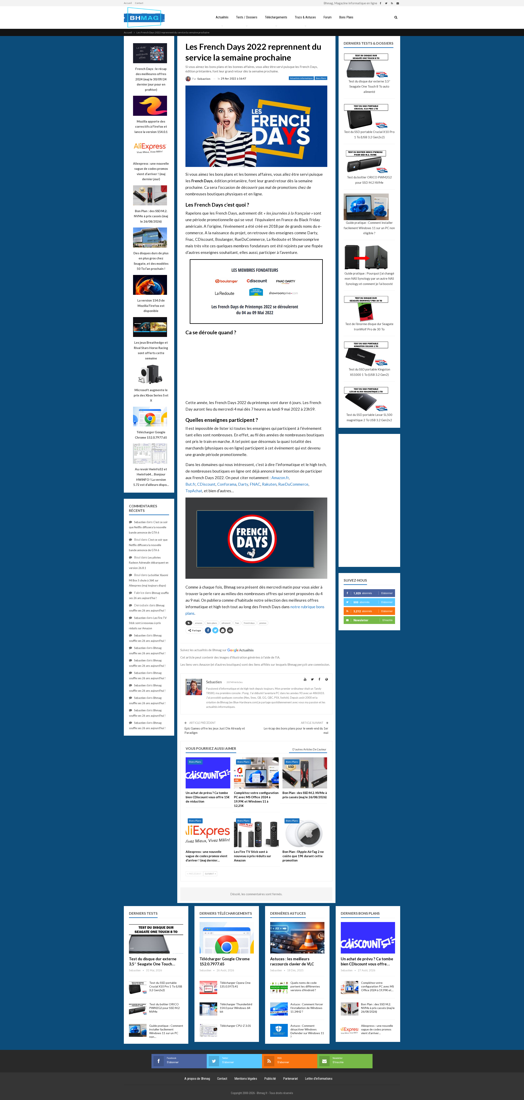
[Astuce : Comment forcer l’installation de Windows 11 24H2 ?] (279, 1009)
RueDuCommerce (293, 484)
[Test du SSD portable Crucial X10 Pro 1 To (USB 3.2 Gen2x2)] (138, 987)
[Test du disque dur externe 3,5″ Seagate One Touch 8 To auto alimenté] (156, 938)
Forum (327, 17)
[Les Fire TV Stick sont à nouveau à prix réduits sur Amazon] (256, 831)
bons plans (212, 623)
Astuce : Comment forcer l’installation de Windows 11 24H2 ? (306, 1007)
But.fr (190, 484)
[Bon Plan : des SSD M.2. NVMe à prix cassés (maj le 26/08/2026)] (304, 773)
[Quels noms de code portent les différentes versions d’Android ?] (279, 987)
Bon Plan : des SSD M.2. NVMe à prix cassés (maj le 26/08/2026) (378, 1007)
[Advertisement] (256, 366)
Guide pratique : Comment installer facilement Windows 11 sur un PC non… (166, 1031)
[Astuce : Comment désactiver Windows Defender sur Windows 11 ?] (279, 1030)
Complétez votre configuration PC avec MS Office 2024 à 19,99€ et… (377, 986)
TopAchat (193, 490)
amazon (198, 623)
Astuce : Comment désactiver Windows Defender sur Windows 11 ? (307, 1031)
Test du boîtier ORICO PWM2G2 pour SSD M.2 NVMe (369, 179)
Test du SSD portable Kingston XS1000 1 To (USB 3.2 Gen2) (369, 371)
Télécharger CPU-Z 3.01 (235, 1025)
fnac (237, 623)
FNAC (255, 484)
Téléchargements (276, 17)
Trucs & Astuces (305, 17)
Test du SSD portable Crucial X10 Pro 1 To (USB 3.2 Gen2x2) (369, 134)
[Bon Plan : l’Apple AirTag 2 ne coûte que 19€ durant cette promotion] (304, 831)
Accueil (128, 3)
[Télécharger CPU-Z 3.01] (208, 1030)
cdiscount (226, 623)
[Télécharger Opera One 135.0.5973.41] (208, 987)
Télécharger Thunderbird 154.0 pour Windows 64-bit (236, 1007)
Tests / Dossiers (246, 17)
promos (262, 623)
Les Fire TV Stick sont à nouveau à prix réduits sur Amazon (148, 623)
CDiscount (206, 484)
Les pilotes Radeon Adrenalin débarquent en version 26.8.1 (148, 563)
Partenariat (290, 1078)
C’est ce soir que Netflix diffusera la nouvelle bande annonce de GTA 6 (148, 527)
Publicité (270, 1078)
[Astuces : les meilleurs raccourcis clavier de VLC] (297, 938)
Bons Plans (346, 17)
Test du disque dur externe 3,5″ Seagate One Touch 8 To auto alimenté (369, 86)
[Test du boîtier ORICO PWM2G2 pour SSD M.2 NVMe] (138, 1009)
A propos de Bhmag (197, 1078)
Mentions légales (245, 1078)
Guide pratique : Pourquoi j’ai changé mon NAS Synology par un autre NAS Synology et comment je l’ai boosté (369, 278)
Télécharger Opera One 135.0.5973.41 (235, 984)
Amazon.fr (280, 477)
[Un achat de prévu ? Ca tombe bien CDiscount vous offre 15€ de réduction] (208, 773)
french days (249, 623)
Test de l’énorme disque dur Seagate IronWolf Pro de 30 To (369, 326)
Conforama (226, 484)
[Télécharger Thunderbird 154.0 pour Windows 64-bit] (208, 1009)
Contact (139, 3)
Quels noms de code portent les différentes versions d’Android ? (305, 986)
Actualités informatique (301, 78)
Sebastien (140, 522)
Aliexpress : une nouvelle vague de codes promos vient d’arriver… (377, 1029)
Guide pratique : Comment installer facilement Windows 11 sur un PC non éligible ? (369, 228)
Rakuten (269, 484)
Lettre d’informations (318, 1078)
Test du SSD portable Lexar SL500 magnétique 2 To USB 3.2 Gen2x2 (369, 417)
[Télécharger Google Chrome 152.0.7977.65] (227, 938)
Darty (243, 484)
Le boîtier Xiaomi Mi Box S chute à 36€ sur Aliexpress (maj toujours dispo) (148, 580)
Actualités (222, 17)
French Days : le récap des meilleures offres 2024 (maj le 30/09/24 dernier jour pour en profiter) (151, 79)
